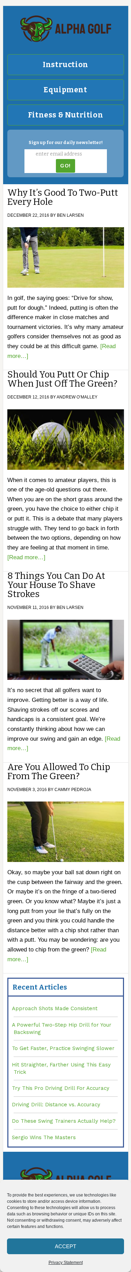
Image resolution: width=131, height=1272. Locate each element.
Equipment (65, 89)
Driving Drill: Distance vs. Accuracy (56, 1104)
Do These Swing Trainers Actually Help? (64, 1121)
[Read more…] (26, 557)
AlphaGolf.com (65, 28)
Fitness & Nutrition (65, 115)
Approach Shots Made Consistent (54, 1008)
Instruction (65, 64)
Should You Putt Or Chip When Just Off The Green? (62, 379)
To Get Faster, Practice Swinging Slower (63, 1048)
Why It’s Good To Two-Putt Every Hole (62, 197)
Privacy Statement (66, 1262)
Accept (65, 1246)
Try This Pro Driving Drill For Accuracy (60, 1088)
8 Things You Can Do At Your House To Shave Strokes (56, 584)
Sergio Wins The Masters (44, 1137)
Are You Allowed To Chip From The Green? (58, 772)
